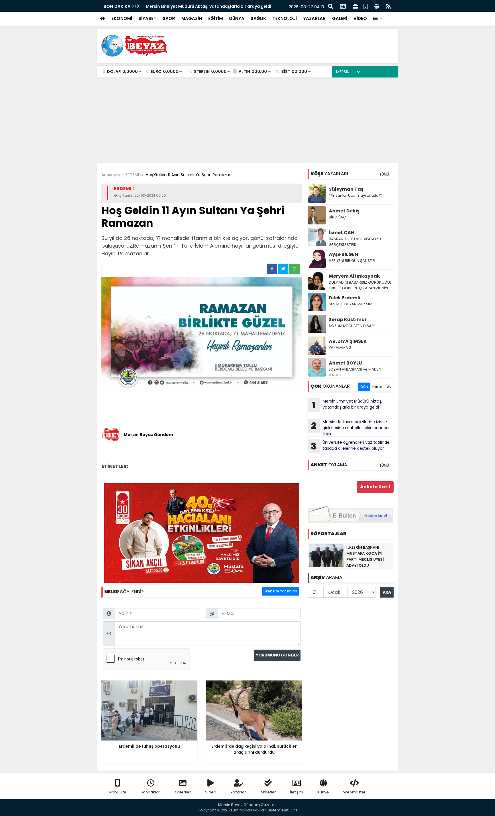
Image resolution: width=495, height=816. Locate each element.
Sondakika (150, 792)
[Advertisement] (247, 120)
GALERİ (339, 18)
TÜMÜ (384, 174)
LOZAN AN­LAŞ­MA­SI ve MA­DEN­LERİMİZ (356, 372)
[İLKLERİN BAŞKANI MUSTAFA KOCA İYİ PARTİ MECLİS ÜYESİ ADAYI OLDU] (326, 555)
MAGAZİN (191, 18)
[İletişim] (343, 5)
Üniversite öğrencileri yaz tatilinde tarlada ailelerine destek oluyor (350, 446)
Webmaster (354, 792)
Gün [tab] (364, 386)
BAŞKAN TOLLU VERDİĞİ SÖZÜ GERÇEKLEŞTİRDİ (355, 241)
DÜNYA (236, 18)
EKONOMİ (121, 18)
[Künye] (377, 5)
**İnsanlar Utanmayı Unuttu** (355, 195)
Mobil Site (117, 792)
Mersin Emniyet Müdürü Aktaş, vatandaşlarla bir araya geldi (208, 6)
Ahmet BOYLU (345, 363)
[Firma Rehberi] (355, 5)
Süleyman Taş (346, 189)
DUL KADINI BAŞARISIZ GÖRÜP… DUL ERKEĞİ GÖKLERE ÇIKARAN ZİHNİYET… (361, 285)
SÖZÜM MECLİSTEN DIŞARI (352, 326)
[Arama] (330, 5)
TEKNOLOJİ (284, 18)
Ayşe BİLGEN (343, 254)
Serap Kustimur (348, 319)
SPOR (169, 18)
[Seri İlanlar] (365, 5)
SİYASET (147, 18)
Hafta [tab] (377, 386)
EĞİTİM (215, 18)
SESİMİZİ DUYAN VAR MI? (350, 304)
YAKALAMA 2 (340, 347)
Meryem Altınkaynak (354, 276)
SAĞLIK (258, 18)
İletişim (296, 792)
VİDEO (360, 18)
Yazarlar (238, 792)
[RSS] (388, 5)
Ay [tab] (389, 386)
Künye (323, 792)
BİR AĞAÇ (337, 217)
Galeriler (183, 792)
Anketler (268, 792)
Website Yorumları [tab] (280, 591)
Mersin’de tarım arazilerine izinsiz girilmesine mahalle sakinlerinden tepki (350, 428)
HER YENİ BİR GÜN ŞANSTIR (352, 260)
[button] (377, 19)
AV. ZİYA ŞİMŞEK (348, 341)
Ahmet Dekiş (344, 211)
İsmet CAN (341, 232)
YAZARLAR (314, 18)
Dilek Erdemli (344, 297)
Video (210, 792)
